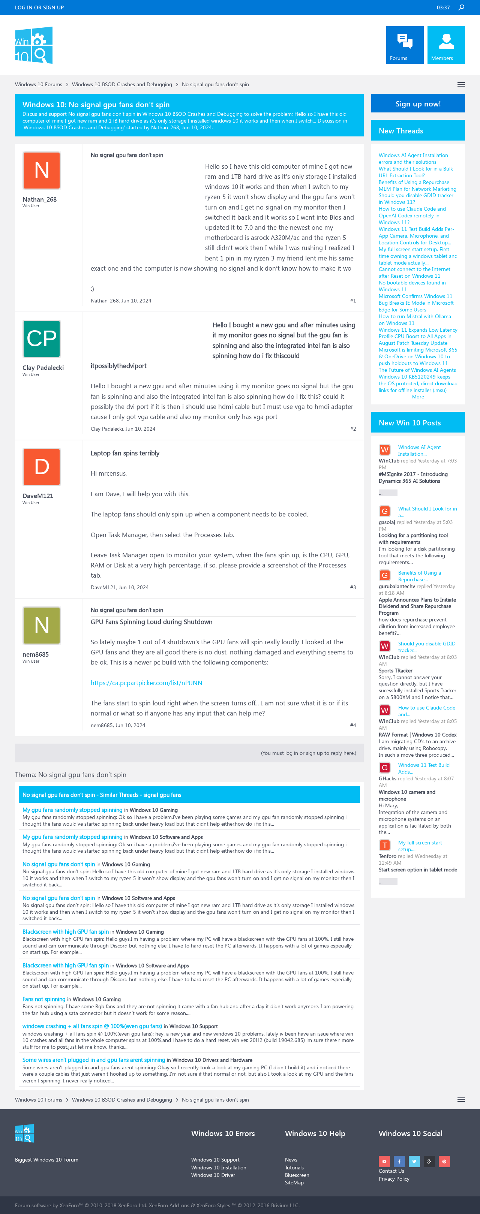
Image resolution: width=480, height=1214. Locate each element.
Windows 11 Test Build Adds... (424, 768)
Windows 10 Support (215, 1159)
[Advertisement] (147, 208)
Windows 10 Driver (213, 1174)
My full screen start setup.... (420, 846)
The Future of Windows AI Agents (417, 369)
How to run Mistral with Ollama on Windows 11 (415, 319)
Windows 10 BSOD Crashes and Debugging (74, 127)
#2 (353, 428)
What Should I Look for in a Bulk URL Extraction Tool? (416, 172)
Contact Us (391, 1170)
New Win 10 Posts (410, 422)
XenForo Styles (213, 1205)
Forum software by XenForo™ (81, 1205)
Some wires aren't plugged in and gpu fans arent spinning (93, 1059)
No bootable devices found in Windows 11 (412, 286)
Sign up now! (418, 103)
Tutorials (294, 1167)
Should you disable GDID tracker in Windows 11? (416, 198)
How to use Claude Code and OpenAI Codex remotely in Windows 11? (412, 215)
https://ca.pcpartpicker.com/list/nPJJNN (146, 682)
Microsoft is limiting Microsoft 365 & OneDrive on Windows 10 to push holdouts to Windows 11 (418, 356)
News (291, 1159)
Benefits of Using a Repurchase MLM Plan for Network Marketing (417, 185)
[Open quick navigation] (461, 84)
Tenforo (387, 855)
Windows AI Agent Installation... (419, 450)
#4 (353, 725)
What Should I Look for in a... (427, 512)
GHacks (387, 778)
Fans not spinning (44, 999)
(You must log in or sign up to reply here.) (308, 752)
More (418, 396)
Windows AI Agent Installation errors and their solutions (413, 158)
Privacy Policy (394, 1178)
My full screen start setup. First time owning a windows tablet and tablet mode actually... (418, 255)
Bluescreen (297, 1174)
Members (442, 57)
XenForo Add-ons (169, 1205)
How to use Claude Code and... (426, 711)
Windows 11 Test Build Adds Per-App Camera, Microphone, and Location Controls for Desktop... (416, 235)
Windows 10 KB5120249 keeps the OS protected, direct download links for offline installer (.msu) (418, 383)
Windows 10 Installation (218, 1167)
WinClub (389, 460)
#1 (353, 300)
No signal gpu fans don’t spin (58, 864)
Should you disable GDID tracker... (427, 647)
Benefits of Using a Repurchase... (419, 576)
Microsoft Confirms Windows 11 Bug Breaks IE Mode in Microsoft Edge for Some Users (416, 302)
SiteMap (294, 1182)
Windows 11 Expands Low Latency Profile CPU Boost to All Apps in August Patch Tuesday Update (418, 336)
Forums (398, 57)
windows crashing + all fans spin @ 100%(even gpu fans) (92, 1026)
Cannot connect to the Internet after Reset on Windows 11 (414, 272)
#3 (353, 587)
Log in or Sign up (39, 7)
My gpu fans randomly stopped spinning (72, 809)
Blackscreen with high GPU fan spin (65, 931)
